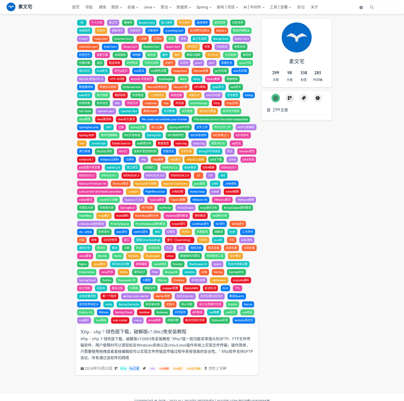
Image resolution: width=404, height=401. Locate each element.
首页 (75, 7)
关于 (314, 7)
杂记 (301, 7)
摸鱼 (102, 7)
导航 (89, 7)
